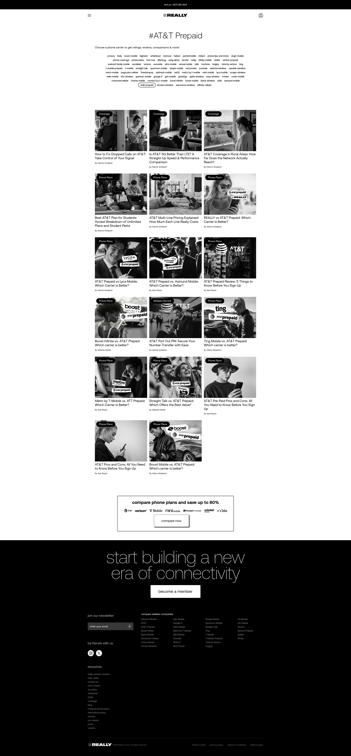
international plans (97, 712)
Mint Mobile (179, 634)
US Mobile (243, 619)
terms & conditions (237, 745)
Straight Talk (211, 627)
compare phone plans (98, 709)
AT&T (143, 623)
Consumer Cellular (150, 638)
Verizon (241, 627)
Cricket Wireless (149, 646)
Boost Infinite (147, 631)
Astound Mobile (149, 619)
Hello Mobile (179, 627)
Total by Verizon (213, 642)
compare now (171, 521)
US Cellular (243, 623)
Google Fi (177, 623)
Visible (241, 634)
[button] (91, 15)
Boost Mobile (147, 634)
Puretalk (177, 638)
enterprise (93, 693)
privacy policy (216, 745)
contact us (93, 682)
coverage (92, 701)
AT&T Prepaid (148, 627)
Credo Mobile (147, 642)
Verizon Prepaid (245, 631)
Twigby (209, 646)
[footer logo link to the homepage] (100, 744)
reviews (91, 716)
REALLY (177, 642)
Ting (207, 631)
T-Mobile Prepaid (213, 638)
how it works (94, 686)
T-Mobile (209, 634)
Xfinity (241, 638)
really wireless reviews (98, 674)
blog (90, 705)
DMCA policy (256, 745)
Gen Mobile (178, 619)
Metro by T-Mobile (182, 631)
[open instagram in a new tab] (91, 653)
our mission (93, 720)
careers (91, 728)
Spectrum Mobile (213, 623)
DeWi (90, 697)
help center (93, 678)
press (90, 724)
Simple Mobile (212, 619)
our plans (92, 689)
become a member (175, 591)
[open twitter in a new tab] (99, 653)
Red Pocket (179, 646)
